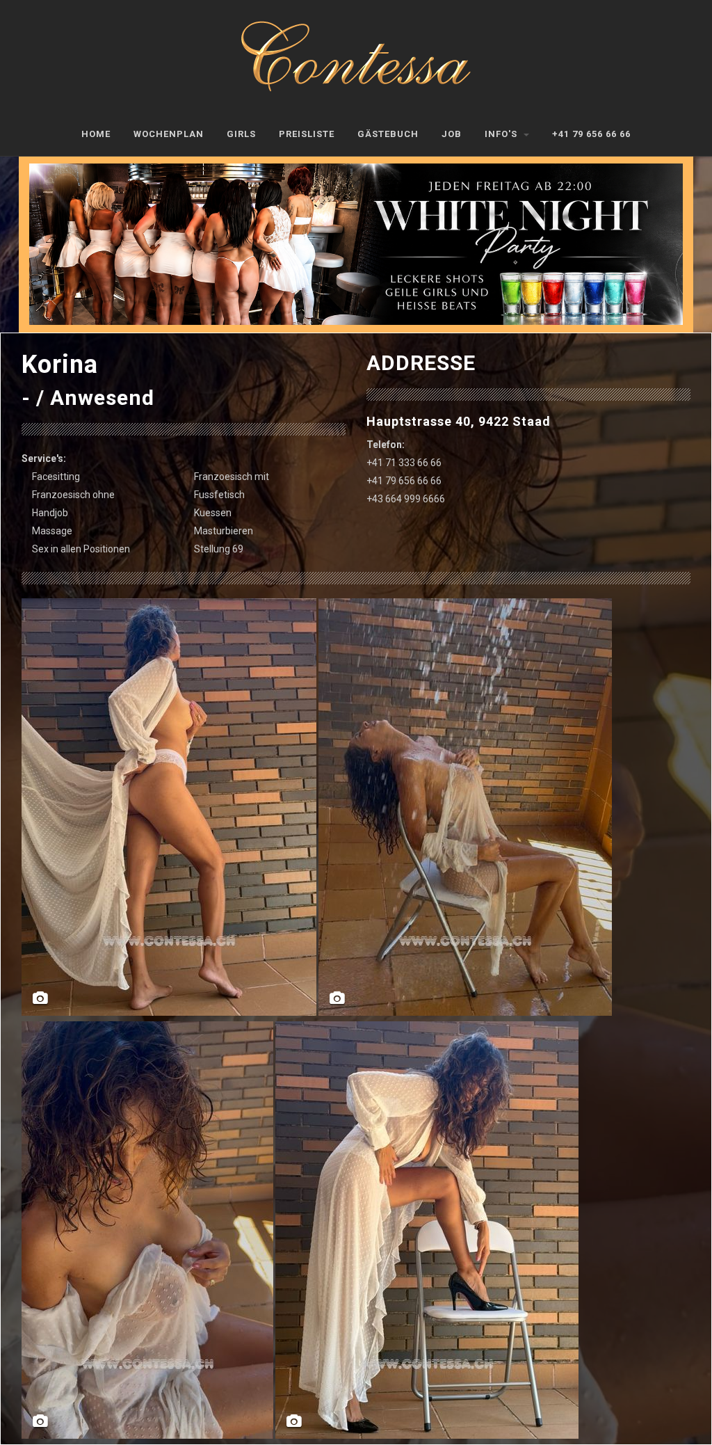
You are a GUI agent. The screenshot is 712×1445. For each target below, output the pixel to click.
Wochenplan (169, 134)
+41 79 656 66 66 (591, 134)
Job (452, 134)
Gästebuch (388, 134)
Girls (241, 134)
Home (96, 134)
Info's (502, 134)
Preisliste (306, 134)
